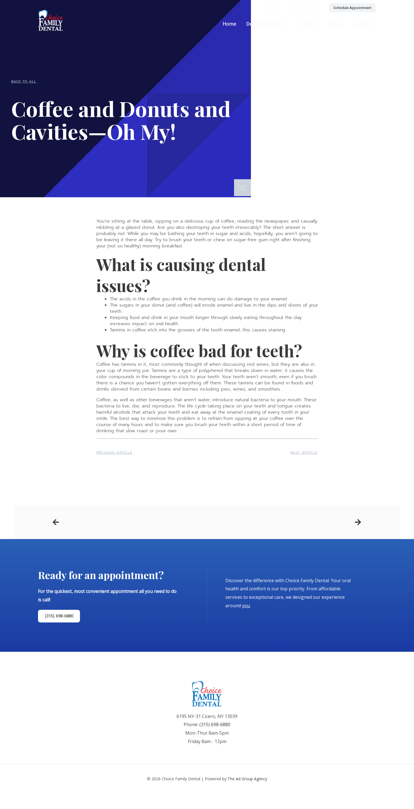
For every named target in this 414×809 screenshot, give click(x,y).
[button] (352, 8)
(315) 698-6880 (214, 724)
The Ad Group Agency (247, 778)
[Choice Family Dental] (50, 20)
